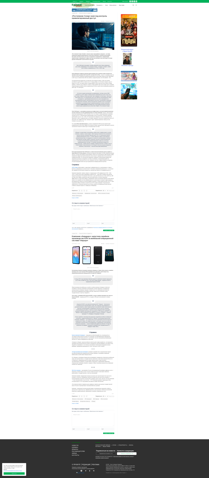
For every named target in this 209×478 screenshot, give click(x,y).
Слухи (114, 445)
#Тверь (93, 401)
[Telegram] (134, 1)
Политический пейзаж (102, 445)
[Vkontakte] (130, 1)
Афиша (74, 453)
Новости (74, 13)
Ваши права (106, 446)
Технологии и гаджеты (85, 13)
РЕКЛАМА (95, 464)
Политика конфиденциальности (100, 227)
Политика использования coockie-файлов (83, 468)
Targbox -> (124, 472)
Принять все (14, 473)
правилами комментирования (102, 457)
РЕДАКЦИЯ (86, 464)
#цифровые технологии (90, 193)
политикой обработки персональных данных (123, 456)
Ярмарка (75, 449)
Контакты (75, 455)
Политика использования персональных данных (13, 470)
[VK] (93, 470)
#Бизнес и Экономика (77, 193)
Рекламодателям (78, 451)
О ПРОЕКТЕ (76, 464)
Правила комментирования (79, 467)
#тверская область (85, 401)
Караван (75, 447)
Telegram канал (111, 190)
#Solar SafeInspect (77, 195)
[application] (77, 1)
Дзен (105, 190)
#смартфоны (75, 401)
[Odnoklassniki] (132, 1)
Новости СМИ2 (75, 197)
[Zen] (136, 1)
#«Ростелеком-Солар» (104, 193)
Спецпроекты (122, 445)
